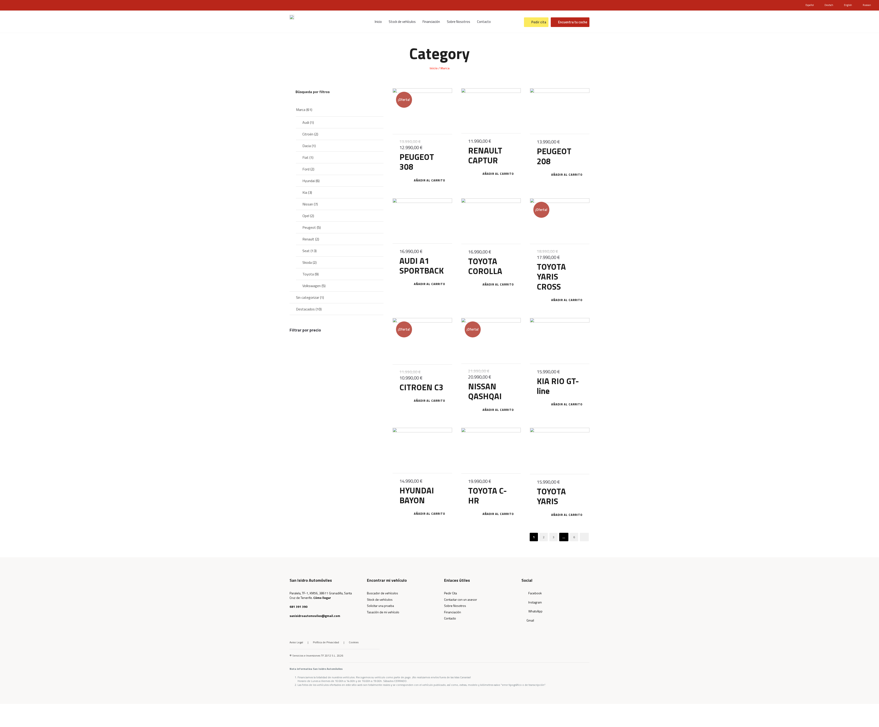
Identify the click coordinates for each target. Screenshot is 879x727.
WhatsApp (535, 611)
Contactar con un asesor (460, 599)
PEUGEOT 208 (554, 156)
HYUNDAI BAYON (416, 495)
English (848, 5)
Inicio (378, 21)
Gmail (530, 620)
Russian (867, 5)
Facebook (535, 593)
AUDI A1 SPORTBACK (421, 265)
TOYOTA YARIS (551, 496)
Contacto (484, 21)
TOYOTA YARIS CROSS (551, 276)
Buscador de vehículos (382, 593)
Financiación (431, 21)
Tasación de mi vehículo (383, 612)
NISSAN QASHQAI (485, 391)
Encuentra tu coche (572, 22)
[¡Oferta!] (422, 110)
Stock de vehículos (402, 21)
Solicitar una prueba (380, 605)
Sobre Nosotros (458, 21)
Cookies (353, 642)
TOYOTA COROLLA (485, 266)
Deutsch (829, 5)
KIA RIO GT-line (558, 386)
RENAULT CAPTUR (485, 155)
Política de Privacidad (326, 642)
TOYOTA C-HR (487, 495)
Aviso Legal (296, 642)
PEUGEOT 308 (416, 162)
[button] (429, 180)
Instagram (535, 602)
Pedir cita (538, 22)
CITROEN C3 (421, 387)
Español (810, 5)
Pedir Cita (450, 593)
